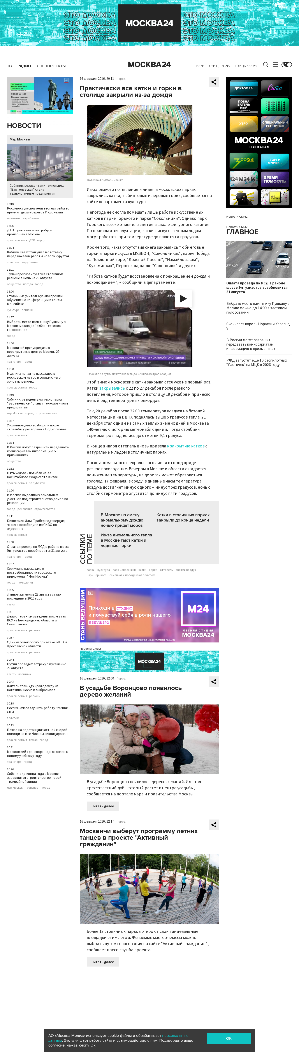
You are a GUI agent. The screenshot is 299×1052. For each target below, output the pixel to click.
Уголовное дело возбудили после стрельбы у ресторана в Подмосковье (37, 427)
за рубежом (31, 218)
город (41, 240)
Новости (24, 126)
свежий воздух (186, 569)
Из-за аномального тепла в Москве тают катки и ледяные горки (126, 540)
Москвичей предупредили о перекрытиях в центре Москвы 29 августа (33, 351)
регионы (27, 310)
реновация (25, 509)
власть (11, 674)
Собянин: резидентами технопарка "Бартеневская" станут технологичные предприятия (37, 189)
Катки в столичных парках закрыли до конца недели (183, 517)
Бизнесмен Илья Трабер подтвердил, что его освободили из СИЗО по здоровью (36, 524)
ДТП (32, 240)
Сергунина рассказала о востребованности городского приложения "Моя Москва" (31, 572)
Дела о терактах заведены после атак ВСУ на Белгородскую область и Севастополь (36, 620)
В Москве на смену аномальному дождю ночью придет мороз (122, 520)
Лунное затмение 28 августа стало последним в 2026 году (34, 596)
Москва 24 (149, 64)
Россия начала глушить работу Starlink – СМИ (38, 710)
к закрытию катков (185, 446)
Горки (153, 569)
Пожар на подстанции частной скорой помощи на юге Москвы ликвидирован (37, 731)
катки (142, 569)
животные (14, 218)
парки (91, 569)
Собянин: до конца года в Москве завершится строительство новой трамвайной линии (34, 777)
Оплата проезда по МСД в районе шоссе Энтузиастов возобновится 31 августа (38, 548)
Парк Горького (97, 575)
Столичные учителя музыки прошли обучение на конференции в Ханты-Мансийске (35, 300)
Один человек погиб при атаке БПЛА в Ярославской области (37, 644)
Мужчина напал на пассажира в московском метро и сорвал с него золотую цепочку (34, 377)
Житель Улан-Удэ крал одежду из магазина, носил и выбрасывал (32, 688)
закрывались (112, 388)
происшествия (17, 240)
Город (121, 79)
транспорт (14, 361)
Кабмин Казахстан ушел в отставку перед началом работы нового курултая (38, 254)
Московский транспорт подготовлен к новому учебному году (37, 753)
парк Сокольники (124, 569)
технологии (25, 582)
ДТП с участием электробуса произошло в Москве (29, 232)
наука (11, 604)
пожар (33, 740)
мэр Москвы (15, 413)
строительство (46, 413)
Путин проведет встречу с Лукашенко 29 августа (36, 666)
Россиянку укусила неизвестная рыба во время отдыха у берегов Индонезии (38, 210)
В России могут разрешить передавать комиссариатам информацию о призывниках (38, 451)
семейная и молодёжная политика (132, 575)
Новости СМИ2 (90, 649)
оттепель (166, 569)
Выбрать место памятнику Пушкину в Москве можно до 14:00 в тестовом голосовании (36, 325)
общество (14, 284)
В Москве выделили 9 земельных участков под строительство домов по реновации (37, 499)
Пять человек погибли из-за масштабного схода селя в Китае (32, 475)
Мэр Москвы (20, 139)
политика (13, 262)
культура (13, 310)
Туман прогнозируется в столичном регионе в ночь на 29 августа (35, 276)
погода (28, 284)
